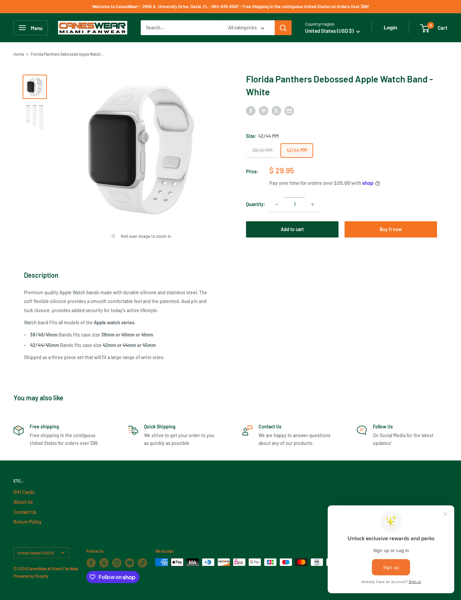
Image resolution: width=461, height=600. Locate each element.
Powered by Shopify (31, 576)
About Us (23, 502)
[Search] (283, 27)
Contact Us (24, 512)
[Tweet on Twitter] (276, 110)
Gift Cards (23, 492)
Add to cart (292, 229)
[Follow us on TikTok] (142, 563)
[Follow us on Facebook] (91, 563)
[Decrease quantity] (277, 204)
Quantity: (255, 204)
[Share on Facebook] (250, 110)
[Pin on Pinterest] (263, 110)
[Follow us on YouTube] (129, 563)
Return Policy (27, 522)
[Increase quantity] (312, 204)
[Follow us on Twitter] (104, 563)
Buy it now (391, 229)
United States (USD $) (35, 552)
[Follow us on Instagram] (116, 563)
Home (18, 54)
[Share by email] (289, 110)
